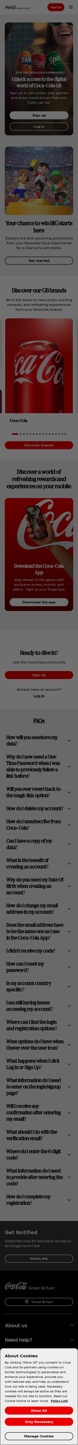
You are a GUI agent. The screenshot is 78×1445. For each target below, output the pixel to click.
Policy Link (59, 1401)
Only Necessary (39, 1422)
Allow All (39, 1410)
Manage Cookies (39, 1436)
